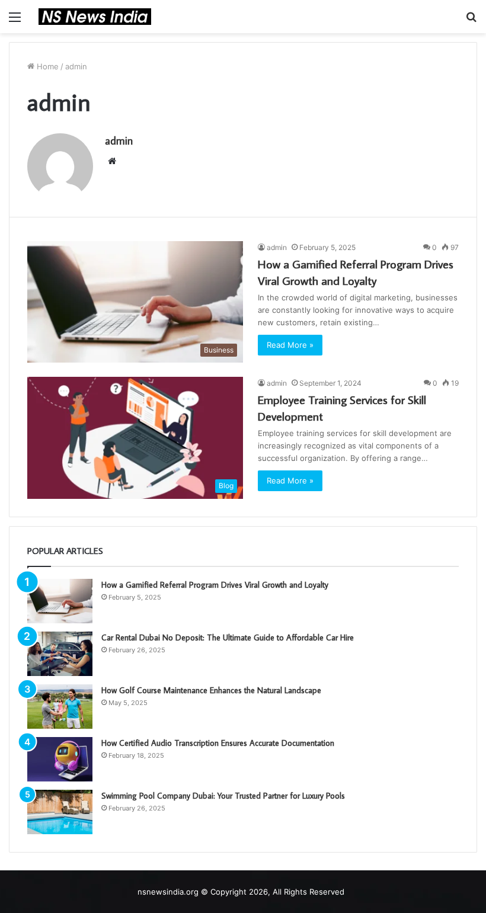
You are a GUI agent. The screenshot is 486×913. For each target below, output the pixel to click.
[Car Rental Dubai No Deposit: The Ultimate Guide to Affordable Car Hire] (59, 654)
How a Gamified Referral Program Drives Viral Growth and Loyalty (214, 584)
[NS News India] (95, 16)
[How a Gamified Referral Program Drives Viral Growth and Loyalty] (59, 601)
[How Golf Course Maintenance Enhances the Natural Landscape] (59, 706)
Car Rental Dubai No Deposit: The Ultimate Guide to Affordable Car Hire (227, 637)
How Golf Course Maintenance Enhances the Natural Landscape (211, 690)
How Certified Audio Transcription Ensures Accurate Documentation (217, 743)
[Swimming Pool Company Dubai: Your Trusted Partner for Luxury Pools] (59, 812)
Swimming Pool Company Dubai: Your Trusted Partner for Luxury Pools (223, 795)
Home (46, 66)
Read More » (290, 345)
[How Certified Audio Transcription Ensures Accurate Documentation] (59, 759)
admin (119, 141)
